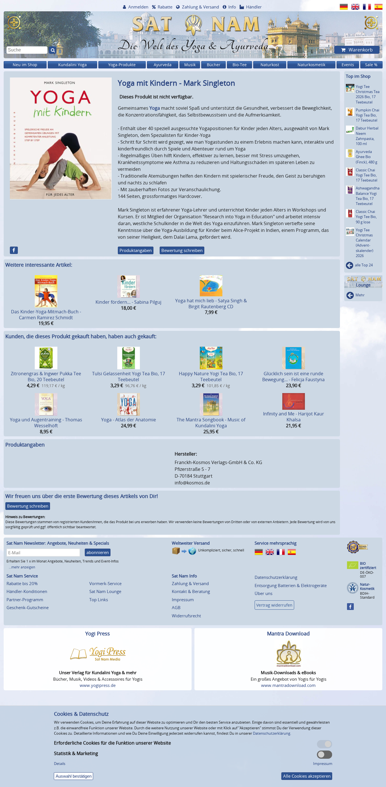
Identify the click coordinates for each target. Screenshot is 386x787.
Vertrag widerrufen (274, 605)
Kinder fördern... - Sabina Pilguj (128, 302)
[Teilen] (14, 250)
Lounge (363, 285)
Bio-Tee (240, 64)
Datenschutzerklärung (276, 577)
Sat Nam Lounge (105, 591)
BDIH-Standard (367, 595)
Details (59, 763)
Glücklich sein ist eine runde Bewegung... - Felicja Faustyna (293, 376)
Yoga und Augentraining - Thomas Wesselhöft (46, 423)
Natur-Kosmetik (367, 586)
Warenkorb (360, 50)
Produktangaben (136, 250)
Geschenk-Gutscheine (27, 607)
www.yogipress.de (98, 685)
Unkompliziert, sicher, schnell (221, 550)
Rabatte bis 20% (22, 583)
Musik (190, 64)
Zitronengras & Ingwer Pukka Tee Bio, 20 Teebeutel (46, 376)
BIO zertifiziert (368, 565)
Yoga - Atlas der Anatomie (128, 420)
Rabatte (165, 7)
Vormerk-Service (105, 583)
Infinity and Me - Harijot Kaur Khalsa (293, 417)
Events (348, 64)
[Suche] (52, 50)
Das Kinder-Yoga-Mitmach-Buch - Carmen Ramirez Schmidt (46, 315)
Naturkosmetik (311, 64)
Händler (254, 7)
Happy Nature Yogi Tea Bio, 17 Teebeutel (211, 376)
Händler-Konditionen (26, 591)
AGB (176, 607)
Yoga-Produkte (122, 64)
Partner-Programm (24, 599)
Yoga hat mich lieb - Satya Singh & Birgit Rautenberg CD (211, 303)
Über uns (263, 593)
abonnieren (97, 552)
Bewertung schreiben (182, 250)
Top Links (98, 599)
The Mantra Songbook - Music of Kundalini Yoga (211, 423)
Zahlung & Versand (200, 7)
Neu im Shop (25, 64)
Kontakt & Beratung (191, 591)
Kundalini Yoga (72, 64)
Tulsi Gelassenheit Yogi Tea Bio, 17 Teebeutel (128, 376)
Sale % (371, 64)
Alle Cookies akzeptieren (307, 776)
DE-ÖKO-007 (367, 574)
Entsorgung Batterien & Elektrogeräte (291, 585)
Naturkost (270, 64)
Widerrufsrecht (186, 615)
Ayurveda (163, 64)
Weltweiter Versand (191, 543)
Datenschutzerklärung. (272, 733)
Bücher (213, 64)
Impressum (183, 599)
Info (232, 7)
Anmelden (138, 7)
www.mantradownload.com (288, 685)
